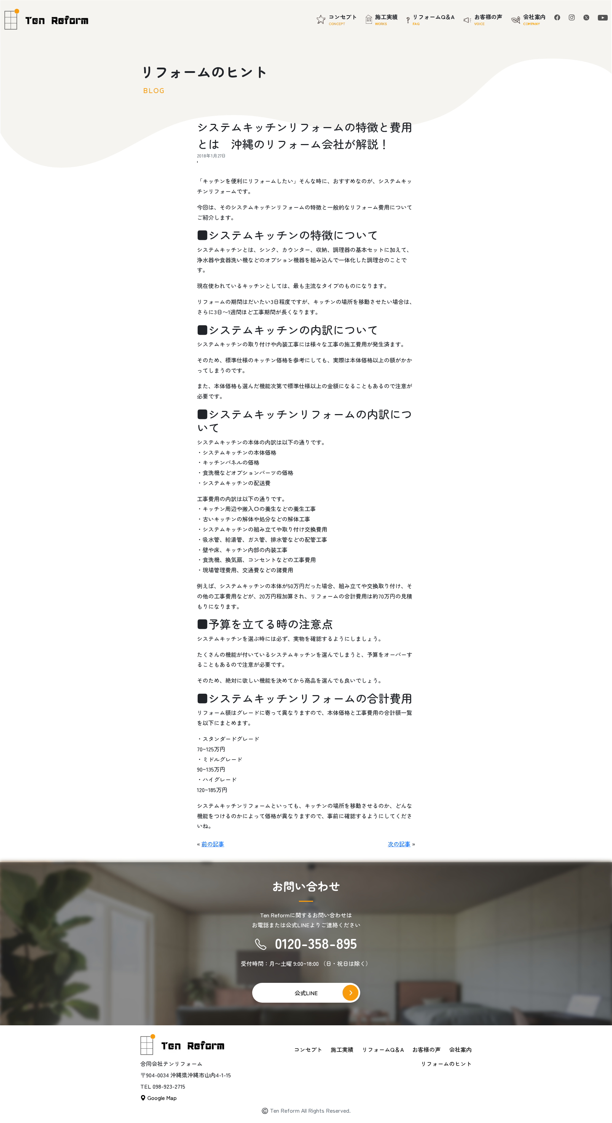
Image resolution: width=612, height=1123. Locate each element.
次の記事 (399, 844)
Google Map (161, 1097)
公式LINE (306, 993)
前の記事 (213, 844)
